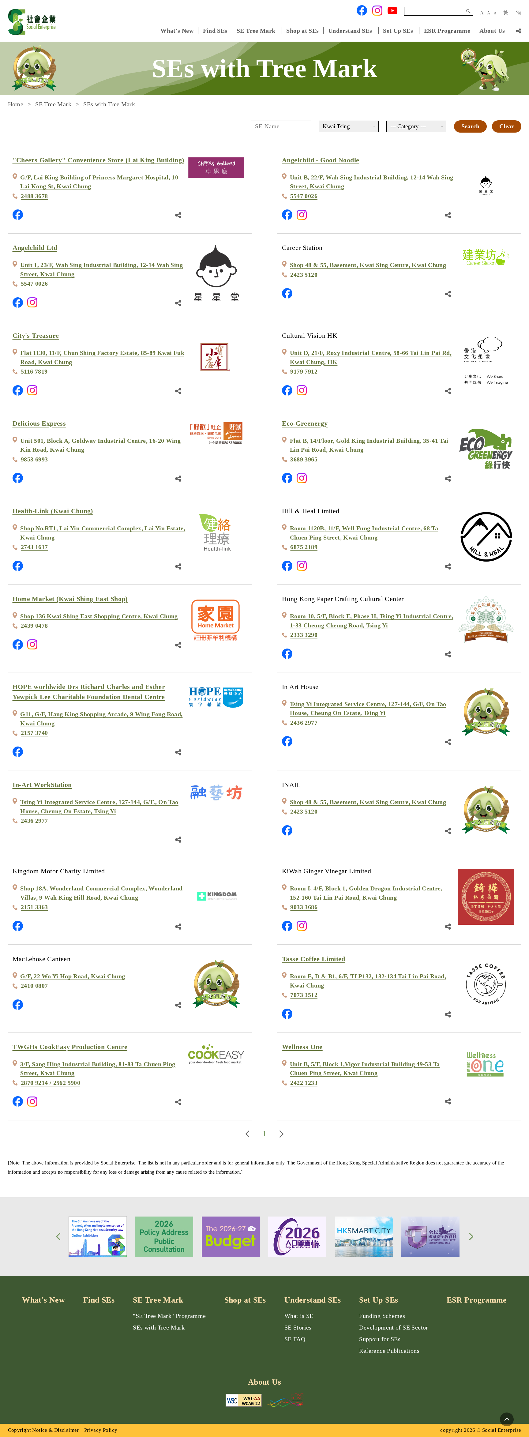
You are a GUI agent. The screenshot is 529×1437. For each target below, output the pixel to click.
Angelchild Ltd (35, 247)
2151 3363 (34, 907)
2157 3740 (34, 733)
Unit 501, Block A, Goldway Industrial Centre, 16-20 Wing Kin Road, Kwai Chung (100, 445)
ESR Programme (447, 31)
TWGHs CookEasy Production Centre (70, 1047)
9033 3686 (303, 907)
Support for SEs (379, 1339)
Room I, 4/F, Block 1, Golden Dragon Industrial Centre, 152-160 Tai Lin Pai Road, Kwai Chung (366, 893)
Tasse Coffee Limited (313, 959)
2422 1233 (303, 1083)
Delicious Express (39, 423)
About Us (492, 31)
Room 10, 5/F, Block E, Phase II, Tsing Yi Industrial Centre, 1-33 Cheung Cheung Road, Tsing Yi (371, 621)
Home (16, 104)
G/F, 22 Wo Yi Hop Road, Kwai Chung (72, 976)
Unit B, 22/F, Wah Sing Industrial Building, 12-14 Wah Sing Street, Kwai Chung (371, 182)
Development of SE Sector (393, 1327)
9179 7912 (303, 371)
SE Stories (298, 1327)
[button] (58, 1236)
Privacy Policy (100, 1430)
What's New (176, 31)
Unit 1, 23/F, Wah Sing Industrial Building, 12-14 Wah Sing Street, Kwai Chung (101, 269)
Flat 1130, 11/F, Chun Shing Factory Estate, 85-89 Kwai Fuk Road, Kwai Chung (102, 357)
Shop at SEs (302, 31)
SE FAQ (294, 1339)
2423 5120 (303, 275)
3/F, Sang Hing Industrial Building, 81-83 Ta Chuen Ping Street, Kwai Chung (97, 1069)
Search (468, 11)
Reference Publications (389, 1351)
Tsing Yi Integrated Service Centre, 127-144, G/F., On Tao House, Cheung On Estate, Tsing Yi (99, 806)
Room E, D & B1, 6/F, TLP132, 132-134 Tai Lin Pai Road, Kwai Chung (368, 981)
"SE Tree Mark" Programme (169, 1316)
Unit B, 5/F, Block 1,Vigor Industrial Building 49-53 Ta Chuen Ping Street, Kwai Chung (365, 1069)
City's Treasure (36, 335)
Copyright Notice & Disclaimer (43, 1430)
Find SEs (215, 31)
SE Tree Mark (257, 31)
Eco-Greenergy (305, 423)
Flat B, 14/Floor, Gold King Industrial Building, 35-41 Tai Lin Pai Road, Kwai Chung (369, 445)
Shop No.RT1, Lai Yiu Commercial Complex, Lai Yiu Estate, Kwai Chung (102, 533)
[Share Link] (178, 215)
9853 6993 (34, 459)
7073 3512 (303, 995)
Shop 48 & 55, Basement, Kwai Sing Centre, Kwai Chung (368, 265)
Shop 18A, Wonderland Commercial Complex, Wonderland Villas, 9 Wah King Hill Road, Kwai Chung (101, 893)
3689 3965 (303, 459)
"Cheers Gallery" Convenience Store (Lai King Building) (98, 160)
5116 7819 (34, 371)
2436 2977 (303, 723)
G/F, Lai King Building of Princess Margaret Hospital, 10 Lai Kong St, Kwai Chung (99, 182)
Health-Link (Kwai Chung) (53, 511)
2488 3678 (34, 196)
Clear (506, 126)
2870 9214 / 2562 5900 (50, 1083)
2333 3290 (303, 635)
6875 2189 (303, 547)
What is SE (298, 1316)
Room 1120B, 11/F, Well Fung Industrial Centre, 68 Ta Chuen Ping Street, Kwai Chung (364, 533)
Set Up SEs (398, 31)
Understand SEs (350, 31)
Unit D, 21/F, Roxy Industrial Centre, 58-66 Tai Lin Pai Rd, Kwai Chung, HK (371, 357)
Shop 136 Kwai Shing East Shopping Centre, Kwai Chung (99, 616)
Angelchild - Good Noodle (320, 160)
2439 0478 (34, 626)
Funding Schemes (382, 1316)
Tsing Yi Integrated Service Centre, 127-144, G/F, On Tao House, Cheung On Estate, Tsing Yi (368, 709)
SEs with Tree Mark (159, 1327)
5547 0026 (303, 196)
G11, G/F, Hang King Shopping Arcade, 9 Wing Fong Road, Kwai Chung (101, 719)
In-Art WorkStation (42, 784)
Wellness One (302, 1047)
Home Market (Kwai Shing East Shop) (70, 599)
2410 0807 (34, 986)
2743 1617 (34, 547)
